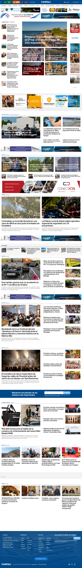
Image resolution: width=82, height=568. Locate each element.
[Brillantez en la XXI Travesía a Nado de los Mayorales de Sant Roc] (31, 452)
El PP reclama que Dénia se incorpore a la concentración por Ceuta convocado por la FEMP (13, 56)
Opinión (72, 5)
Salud (40, 549)
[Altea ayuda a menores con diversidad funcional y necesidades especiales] (4, 37)
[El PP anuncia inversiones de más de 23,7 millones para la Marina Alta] (30, 176)
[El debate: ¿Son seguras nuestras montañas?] (51, 491)
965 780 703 (8, 537)
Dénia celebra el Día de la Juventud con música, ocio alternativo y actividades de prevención (33, 251)
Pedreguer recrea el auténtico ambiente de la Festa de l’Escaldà (53, 330)
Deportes (58, 5)
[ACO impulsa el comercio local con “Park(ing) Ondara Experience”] (56, 68)
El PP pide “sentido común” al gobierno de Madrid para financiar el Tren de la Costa (16, 176)
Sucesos (20, 5)
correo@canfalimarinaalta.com (10, 540)
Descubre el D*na (65, 5)
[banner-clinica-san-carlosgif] (21, 148)
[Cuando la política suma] (31, 491)
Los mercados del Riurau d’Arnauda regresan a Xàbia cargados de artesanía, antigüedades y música (53, 309)
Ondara (29, 542)
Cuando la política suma (30, 498)
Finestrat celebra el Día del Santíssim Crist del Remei (52, 365)
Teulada (23, 546)
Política (9, 5)
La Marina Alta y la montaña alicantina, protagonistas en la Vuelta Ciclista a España (11, 462)
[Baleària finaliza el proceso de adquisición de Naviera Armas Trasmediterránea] (72, 430)
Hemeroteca (49, 550)
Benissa (23, 544)
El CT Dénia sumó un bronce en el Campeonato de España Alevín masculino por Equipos (71, 462)
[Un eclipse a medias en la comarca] (4, 250)
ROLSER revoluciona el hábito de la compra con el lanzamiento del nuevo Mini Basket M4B (21, 431)
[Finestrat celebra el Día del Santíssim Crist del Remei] (72, 364)
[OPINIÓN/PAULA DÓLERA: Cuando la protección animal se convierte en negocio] (11, 491)
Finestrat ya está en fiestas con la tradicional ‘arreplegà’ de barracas (53, 375)
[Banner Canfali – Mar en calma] (75, 68)
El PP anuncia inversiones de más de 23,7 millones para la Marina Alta (43, 176)
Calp (22, 542)
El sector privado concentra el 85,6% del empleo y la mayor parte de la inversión (53, 409)
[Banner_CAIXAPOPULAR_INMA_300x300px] (75, 58)
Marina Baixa (4, 5)
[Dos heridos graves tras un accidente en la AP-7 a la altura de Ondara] (21, 269)
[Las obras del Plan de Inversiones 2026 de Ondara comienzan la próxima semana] (33, 54)
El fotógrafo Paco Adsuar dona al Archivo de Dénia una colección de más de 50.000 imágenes (73, 250)
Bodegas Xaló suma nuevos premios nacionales (53, 419)
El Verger (29, 544)
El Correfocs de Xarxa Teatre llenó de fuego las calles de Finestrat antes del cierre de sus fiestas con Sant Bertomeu (20, 376)
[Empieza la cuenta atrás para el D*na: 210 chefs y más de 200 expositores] (44, 34)
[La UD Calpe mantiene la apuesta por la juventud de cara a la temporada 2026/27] (4, 46)
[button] (1, 2)
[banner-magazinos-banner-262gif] (35, 101)
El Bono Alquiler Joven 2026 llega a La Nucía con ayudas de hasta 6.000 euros (51, 141)
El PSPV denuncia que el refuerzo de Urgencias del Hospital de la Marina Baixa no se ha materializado (12, 28)
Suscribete (66, 392)
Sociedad (15, 5)
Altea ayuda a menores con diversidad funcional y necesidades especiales (12, 38)
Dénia (22, 538)
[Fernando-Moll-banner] (75, 38)
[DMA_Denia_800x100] (20, 10)
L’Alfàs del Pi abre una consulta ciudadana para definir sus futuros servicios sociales (71, 141)
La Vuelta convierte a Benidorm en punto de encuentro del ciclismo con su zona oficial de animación (12, 65)
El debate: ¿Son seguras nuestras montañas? (50, 499)
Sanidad (25, 5)
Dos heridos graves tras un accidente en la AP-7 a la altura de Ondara (20, 283)
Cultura (37, 5)
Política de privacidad (42, 564)
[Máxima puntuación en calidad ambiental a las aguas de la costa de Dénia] (43, 250)
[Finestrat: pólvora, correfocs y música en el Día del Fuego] (72, 354)
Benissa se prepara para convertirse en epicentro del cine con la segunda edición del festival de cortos (53, 320)
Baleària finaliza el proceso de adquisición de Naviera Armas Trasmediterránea (53, 430)
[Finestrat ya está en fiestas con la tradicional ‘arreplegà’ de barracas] (72, 375)
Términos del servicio (63, 541)
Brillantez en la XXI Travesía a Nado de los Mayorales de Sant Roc (30, 461)
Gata (28, 538)
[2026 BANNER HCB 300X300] (61, 101)
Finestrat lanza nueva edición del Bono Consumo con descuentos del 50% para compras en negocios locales (13, 75)
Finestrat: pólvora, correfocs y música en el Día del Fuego (53, 354)
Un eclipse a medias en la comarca (13, 249)
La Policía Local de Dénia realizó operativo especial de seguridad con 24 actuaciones (61, 223)
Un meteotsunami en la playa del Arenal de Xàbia (71, 129)
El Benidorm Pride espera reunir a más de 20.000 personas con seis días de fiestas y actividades (12, 84)
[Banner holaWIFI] (60, 15)
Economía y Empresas (50, 5)
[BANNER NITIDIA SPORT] (49, 101)
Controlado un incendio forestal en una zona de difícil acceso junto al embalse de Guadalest (20, 223)
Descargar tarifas (42, 558)
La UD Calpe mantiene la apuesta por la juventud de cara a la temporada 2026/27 (12, 47)
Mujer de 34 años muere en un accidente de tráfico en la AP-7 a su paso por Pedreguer (53, 262)
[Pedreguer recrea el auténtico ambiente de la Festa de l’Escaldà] (72, 330)
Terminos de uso (34, 564)
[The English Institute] (20, 101)
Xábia (22, 540)
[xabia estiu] (75, 48)
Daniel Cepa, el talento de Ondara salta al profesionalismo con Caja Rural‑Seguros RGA (51, 462)
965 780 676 (8, 539)
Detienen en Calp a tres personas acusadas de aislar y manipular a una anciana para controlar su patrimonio (53, 284)
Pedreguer (29, 540)
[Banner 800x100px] (20, 15)
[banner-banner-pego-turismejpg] (61, 10)
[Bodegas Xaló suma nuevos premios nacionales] (72, 419)
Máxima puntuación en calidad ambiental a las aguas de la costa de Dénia (53, 250)
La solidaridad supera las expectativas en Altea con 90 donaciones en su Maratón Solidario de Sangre (52, 132)
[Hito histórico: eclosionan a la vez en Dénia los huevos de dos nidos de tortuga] (33, 68)
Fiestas (42, 5)
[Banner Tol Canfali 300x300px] (75, 28)
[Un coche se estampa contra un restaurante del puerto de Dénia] (56, 54)
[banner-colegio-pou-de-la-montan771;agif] (75, 78)
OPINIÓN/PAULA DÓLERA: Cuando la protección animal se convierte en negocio (11, 500)
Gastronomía (31, 5)
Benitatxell (23, 548)
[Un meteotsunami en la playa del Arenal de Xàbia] (71, 122)
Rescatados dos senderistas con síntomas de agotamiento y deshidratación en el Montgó (53, 273)
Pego (28, 550)
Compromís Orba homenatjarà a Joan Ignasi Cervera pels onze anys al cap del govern (70, 176)
